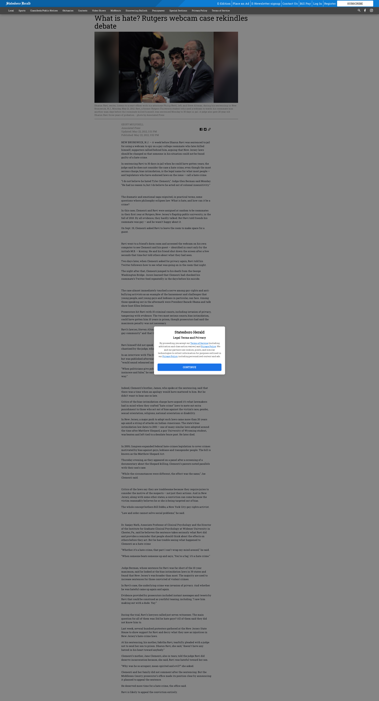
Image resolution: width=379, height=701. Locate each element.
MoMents (116, 10)
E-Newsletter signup (266, 3)
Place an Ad (241, 3)
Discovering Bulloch (136, 10)
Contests (82, 10)
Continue (189, 367)
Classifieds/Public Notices (44, 10)
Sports (22, 10)
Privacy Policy (208, 346)
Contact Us (290, 3)
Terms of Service (199, 343)
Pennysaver (158, 10)
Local (11, 10)
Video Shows (99, 10)
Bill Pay (305, 3)
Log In (317, 3)
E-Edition (224, 3)
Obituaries (67, 10)
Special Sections (178, 10)
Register (330, 3)
